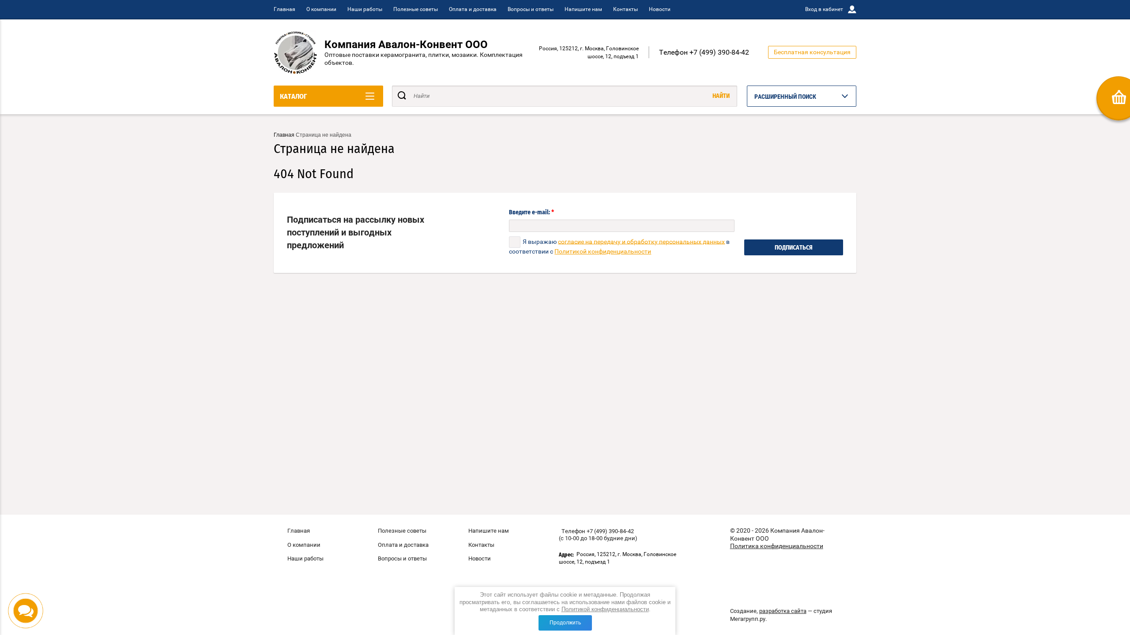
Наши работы (364, 9)
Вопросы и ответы (531, 9)
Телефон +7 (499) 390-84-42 (704, 52)
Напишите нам (583, 9)
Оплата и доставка (473, 9)
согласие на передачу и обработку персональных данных (641, 241)
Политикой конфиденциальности (605, 609)
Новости (659, 9)
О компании (321, 9)
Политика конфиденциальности (776, 545)
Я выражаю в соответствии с (619, 246)
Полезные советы (415, 9)
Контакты (625, 9)
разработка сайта (782, 611)
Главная (284, 9)
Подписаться (794, 248)
